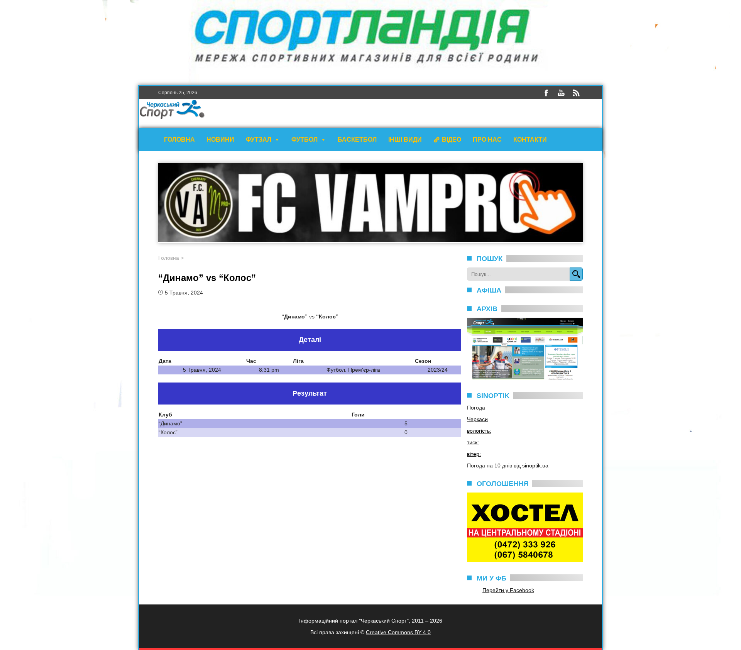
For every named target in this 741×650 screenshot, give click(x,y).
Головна (179, 139)
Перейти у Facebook (508, 590)
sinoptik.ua (535, 465)
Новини (220, 139)
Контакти (530, 139)
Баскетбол (357, 139)
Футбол (304, 139)
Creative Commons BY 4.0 (398, 632)
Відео (451, 139)
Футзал (258, 139)
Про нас (487, 139)
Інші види (405, 139)
